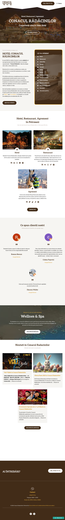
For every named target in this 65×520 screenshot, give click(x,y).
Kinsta (30, 505)
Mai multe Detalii (32, 331)
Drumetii (42, 88)
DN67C (6, 94)
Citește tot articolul (16, 381)
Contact (32, 492)
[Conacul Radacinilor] (7, 3)
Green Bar (42, 61)
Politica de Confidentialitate (39, 505)
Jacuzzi (42, 67)
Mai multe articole (32, 427)
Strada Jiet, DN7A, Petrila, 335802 (32, 499)
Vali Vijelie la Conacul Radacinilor (15, 372)
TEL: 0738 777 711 (47, 3)
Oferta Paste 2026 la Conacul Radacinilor (47, 375)
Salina (41, 69)
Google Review (16, 257)
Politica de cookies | (50, 505)
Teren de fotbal (44, 77)
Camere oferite (32, 32)
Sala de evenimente (45, 85)
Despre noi (32, 209)
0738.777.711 (32, 495)
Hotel (41, 56)
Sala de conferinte (44, 83)
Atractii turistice (44, 90)
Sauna (41, 72)
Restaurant (43, 59)
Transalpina (13, 94)
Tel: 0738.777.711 (55, 470)
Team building (44, 80)
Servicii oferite (9, 102)
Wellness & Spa (44, 75)
